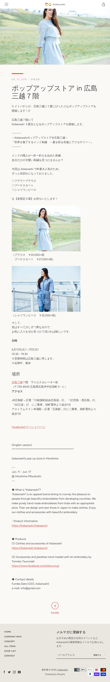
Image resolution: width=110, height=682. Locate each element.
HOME (7, 631)
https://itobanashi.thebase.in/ (30, 525)
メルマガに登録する (71, 632)
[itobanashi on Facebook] (4, 672)
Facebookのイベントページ (28, 427)
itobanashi (62, 669)
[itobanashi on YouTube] (19, 672)
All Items (10, 646)
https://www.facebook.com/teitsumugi (35, 565)
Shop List (10, 651)
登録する (98, 655)
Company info (13, 636)
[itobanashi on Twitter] (9, 672)
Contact (9, 655)
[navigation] (6, 4)
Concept (9, 641)
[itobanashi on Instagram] (14, 672)
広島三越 (17, 382)
